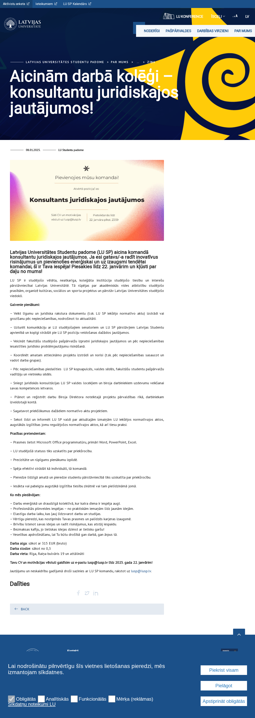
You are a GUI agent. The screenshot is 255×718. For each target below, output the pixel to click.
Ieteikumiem (44, 4)
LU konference (189, 16)
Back (25, 609)
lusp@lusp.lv (141, 571)
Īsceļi (216, 16)
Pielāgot (223, 685)
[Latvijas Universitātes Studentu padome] (21, 24)
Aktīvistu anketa (14, 4)
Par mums (243, 31)
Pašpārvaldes (178, 31)
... (138, 62)
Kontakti (72, 651)
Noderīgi (152, 31)
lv (247, 16)
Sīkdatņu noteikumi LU (32, 704)
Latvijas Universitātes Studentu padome (65, 62)
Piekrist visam (223, 670)
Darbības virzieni (213, 31)
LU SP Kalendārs (75, 4)
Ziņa (151, 62)
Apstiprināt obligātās (224, 701)
